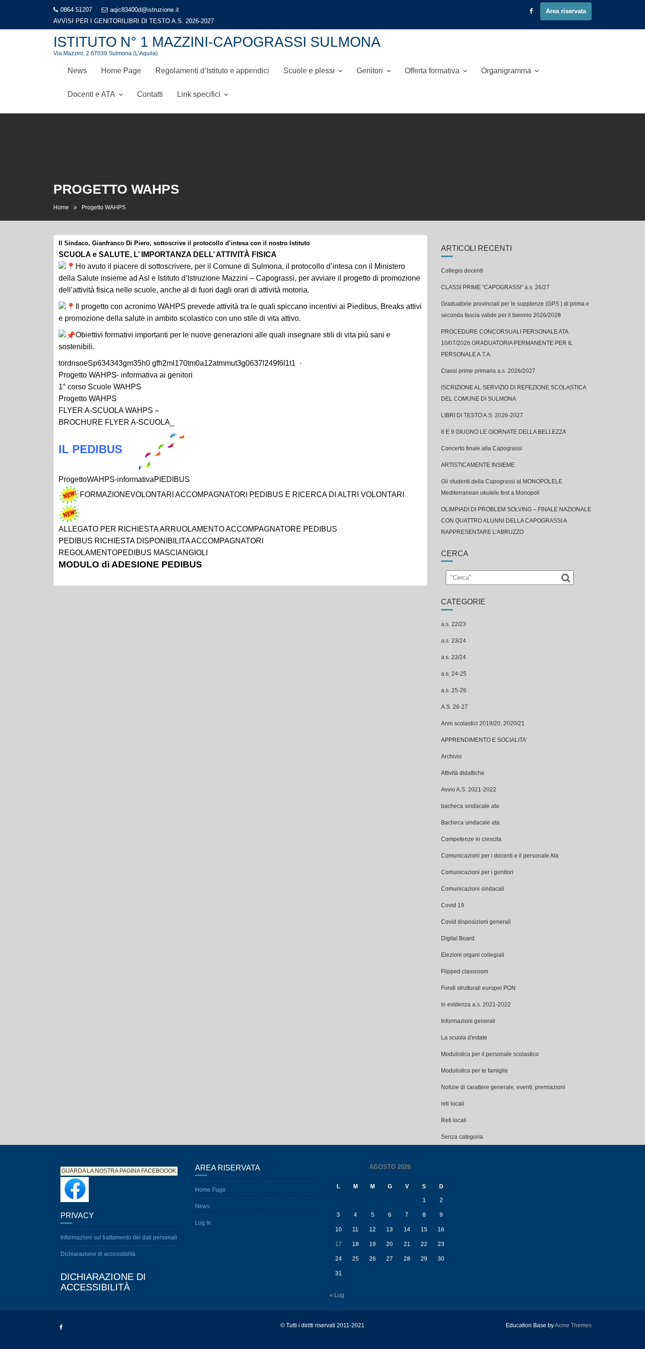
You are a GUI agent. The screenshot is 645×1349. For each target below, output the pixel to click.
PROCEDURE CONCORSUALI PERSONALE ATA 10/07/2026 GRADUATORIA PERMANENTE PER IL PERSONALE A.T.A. (507, 343)
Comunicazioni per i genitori (477, 872)
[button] (240, 255)
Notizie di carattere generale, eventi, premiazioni (503, 1087)
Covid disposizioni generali (476, 922)
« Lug (337, 1295)
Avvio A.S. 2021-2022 (468, 789)
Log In (203, 1223)
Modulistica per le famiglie (474, 1070)
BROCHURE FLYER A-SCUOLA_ (116, 422)
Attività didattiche (462, 773)
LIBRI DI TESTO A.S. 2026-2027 (169, 21)
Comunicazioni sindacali (472, 888)
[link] (177, 363)
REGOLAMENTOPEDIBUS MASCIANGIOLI (133, 553)
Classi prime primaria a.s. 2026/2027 (488, 371)
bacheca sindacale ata (470, 806)
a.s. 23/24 (453, 640)
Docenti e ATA (91, 94)
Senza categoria (462, 1137)
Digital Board (458, 938)
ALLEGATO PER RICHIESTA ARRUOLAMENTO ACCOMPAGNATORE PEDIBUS (198, 529)
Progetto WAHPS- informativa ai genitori (126, 375)
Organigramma (506, 71)
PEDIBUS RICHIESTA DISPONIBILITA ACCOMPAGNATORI (161, 541)
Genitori (369, 71)
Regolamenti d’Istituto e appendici (212, 71)
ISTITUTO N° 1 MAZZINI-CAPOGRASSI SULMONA (217, 42)
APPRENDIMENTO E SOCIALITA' (484, 740)
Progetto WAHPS (88, 399)
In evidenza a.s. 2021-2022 (476, 1004)
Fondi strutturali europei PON (478, 988)
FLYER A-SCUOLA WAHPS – (109, 410)
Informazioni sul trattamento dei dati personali (118, 1237)
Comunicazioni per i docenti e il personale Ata (500, 855)
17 (338, 1244)
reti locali (452, 1103)
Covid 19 (452, 905)
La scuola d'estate (464, 1037)
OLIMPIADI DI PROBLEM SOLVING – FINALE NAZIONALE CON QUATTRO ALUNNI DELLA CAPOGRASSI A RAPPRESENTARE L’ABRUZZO (516, 520)
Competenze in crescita (471, 839)
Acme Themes (573, 1325)
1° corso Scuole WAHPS (100, 387)
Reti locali (454, 1120)
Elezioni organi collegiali (472, 955)
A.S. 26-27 (454, 707)
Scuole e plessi (309, 71)
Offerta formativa (432, 71)
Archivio (451, 756)
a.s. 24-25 (454, 673)
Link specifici (199, 94)
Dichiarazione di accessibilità (98, 1254)
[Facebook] (530, 11)
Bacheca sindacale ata (470, 822)
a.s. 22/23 (453, 624)
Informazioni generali (468, 1021)
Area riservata (566, 11)
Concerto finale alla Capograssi (481, 448)
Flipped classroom (464, 971)
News (77, 71)
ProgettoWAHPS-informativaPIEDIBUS (124, 479)
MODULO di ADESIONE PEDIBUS (130, 564)
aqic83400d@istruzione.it (144, 9)
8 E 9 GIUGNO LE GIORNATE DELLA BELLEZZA (503, 432)
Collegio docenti (462, 270)
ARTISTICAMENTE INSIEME (478, 465)
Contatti (150, 94)
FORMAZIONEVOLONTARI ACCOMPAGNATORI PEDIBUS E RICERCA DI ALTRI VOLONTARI (242, 494)
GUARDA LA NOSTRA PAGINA (100, 1171)
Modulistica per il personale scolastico (490, 1054)
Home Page (121, 71)
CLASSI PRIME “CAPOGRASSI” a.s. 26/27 (495, 287)
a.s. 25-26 (454, 690)
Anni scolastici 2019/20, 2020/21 (483, 723)
